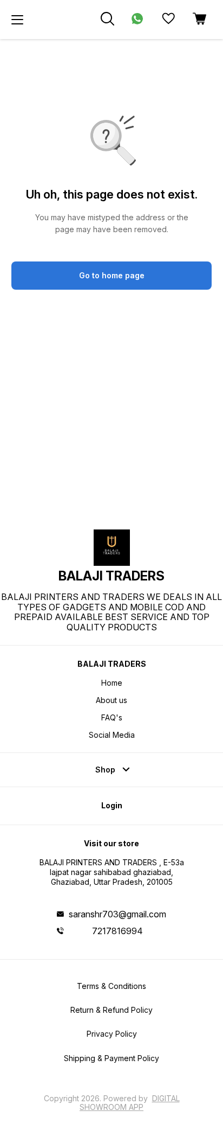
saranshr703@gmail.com (117, 914)
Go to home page (112, 275)
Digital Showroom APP (130, 1103)
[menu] (17, 19)
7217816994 (117, 931)
